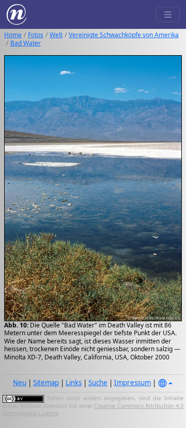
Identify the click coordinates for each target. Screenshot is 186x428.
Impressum (132, 382)
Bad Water (25, 43)
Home (13, 34)
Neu (19, 382)
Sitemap (46, 382)
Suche (97, 382)
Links (74, 382)
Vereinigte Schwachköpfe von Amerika (124, 34)
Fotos (35, 34)
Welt (56, 34)
